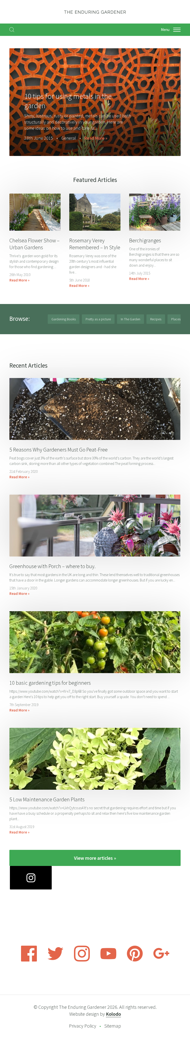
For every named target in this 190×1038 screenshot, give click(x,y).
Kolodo (113, 1014)
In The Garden (130, 319)
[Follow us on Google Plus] (161, 960)
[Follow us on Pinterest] (135, 960)
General (64, 138)
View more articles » (95, 858)
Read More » (91, 138)
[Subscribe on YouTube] (108, 960)
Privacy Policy (82, 1026)
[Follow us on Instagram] (82, 960)
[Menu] (177, 30)
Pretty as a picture (98, 319)
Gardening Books (63, 319)
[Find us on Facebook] (29, 960)
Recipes (155, 319)
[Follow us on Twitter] (55, 960)
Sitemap (112, 1026)
